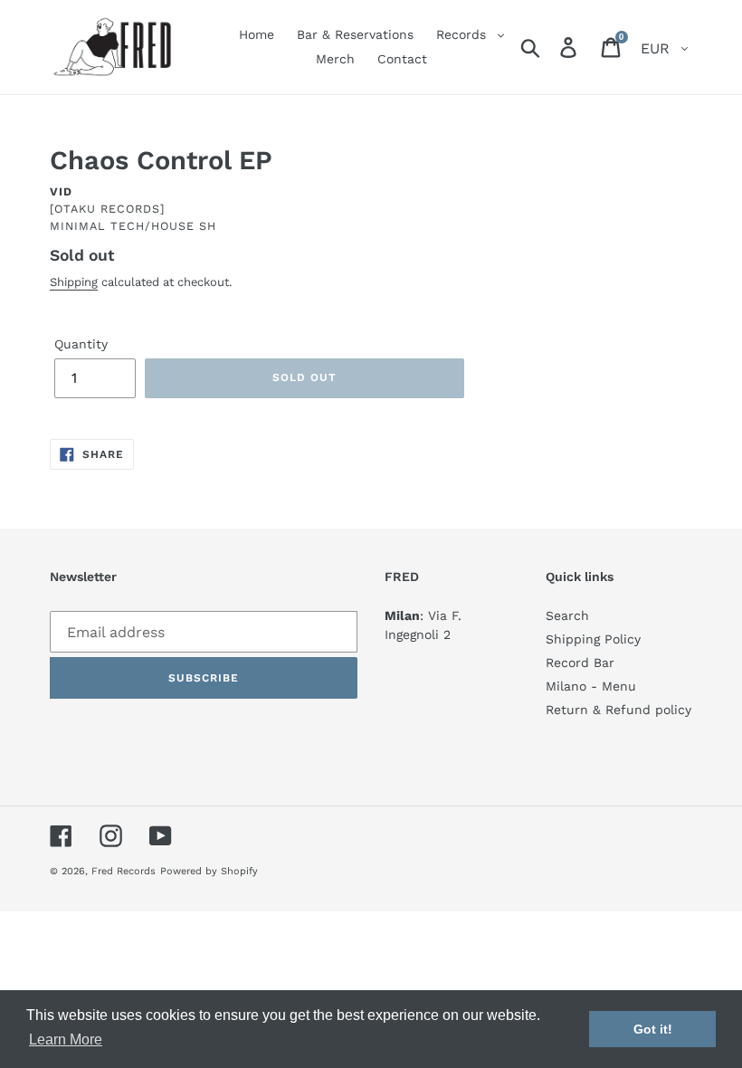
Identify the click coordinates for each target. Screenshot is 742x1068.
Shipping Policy (593, 639)
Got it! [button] (652, 1029)
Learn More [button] (65, 1039)
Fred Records (123, 871)
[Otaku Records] (107, 208)
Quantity (81, 344)
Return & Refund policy (618, 709)
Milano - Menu (591, 686)
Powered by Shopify (209, 871)
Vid (61, 191)
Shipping (74, 282)
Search (567, 615)
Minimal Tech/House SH (133, 226)
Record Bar (580, 662)
